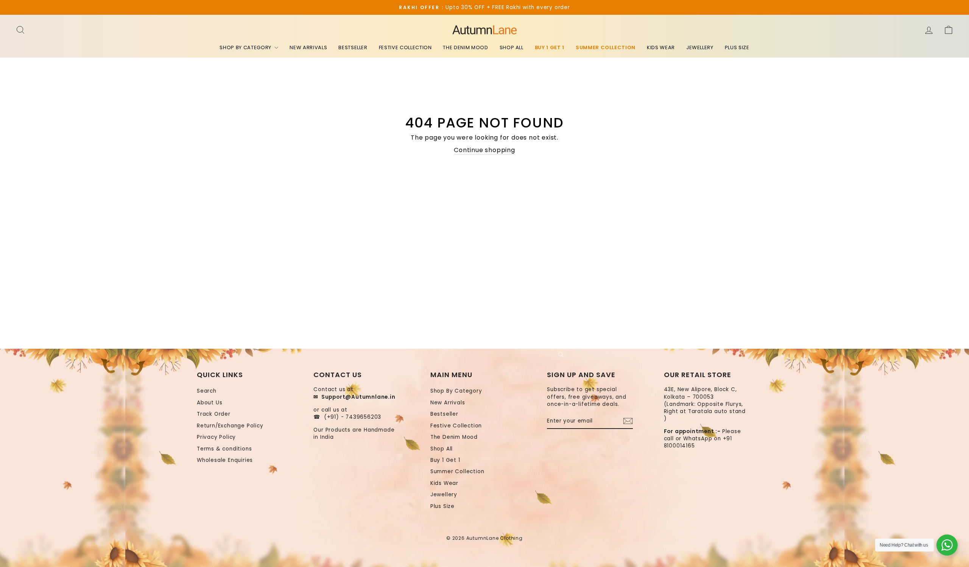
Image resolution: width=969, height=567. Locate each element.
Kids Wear (661, 47)
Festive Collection (405, 47)
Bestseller (353, 47)
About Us (209, 402)
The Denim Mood (465, 47)
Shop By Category (246, 47)
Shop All (511, 47)
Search (207, 391)
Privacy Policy (216, 437)
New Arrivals (308, 47)
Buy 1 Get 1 (549, 47)
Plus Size (737, 47)
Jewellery (700, 47)
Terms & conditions (224, 448)
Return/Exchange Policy (230, 425)
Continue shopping (484, 150)
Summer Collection (606, 47)
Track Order (214, 414)
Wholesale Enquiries (225, 460)
